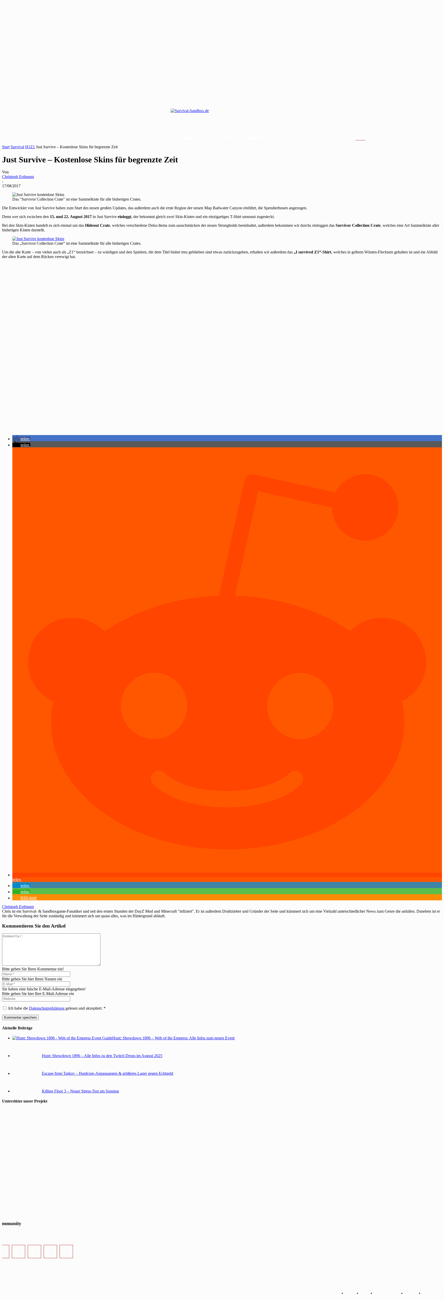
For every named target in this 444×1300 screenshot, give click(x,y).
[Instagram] (18, 1251)
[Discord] (50, 1251)
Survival (17, 147)
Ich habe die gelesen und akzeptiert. (57, 1008)
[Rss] (66, 1251)
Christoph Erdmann (18, 176)
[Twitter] (34, 1251)
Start (6, 147)
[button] (366, 138)
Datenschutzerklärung (47, 1008)
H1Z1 (30, 147)
